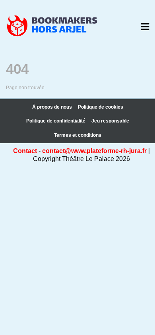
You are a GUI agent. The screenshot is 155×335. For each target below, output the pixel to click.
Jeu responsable (110, 121)
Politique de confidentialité (55, 121)
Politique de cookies (100, 107)
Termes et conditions (77, 135)
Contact (25, 150)
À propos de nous (52, 107)
